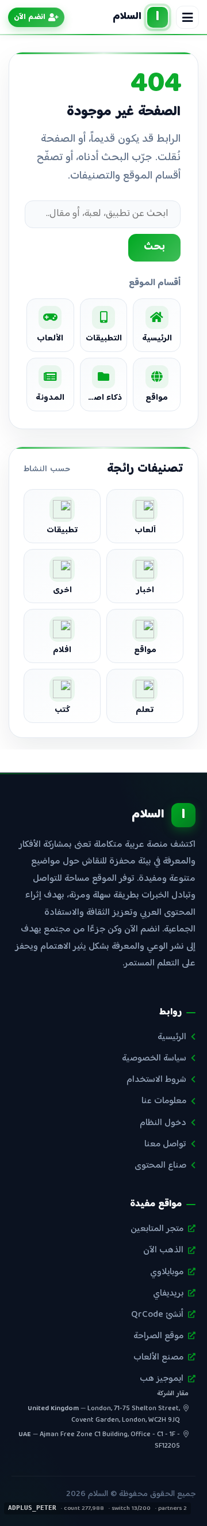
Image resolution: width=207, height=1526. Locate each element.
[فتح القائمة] (187, 17)
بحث (154, 247)
